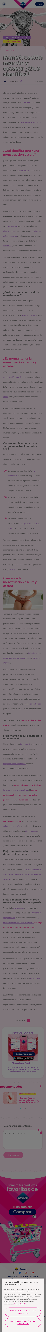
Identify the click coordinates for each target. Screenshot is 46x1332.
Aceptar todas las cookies (23, 1312)
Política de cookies (20, 1304)
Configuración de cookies (23, 1322)
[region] (23, 1305)
